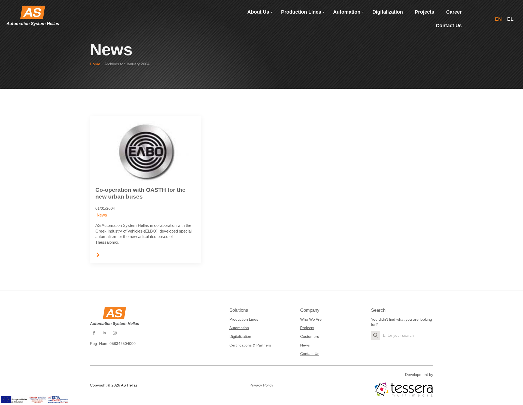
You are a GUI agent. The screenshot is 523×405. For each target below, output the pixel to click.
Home (95, 64)
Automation (239, 328)
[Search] (375, 335)
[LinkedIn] (104, 333)
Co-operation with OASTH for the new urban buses (140, 193)
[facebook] (94, 333)
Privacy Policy (261, 385)
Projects (307, 328)
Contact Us (309, 353)
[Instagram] (115, 333)
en (498, 19)
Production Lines (243, 319)
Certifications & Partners (250, 345)
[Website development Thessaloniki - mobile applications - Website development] (403, 389)
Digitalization (240, 336)
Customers (309, 336)
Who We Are (311, 319)
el (510, 19)
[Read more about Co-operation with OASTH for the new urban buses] (98, 254)
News (102, 215)
